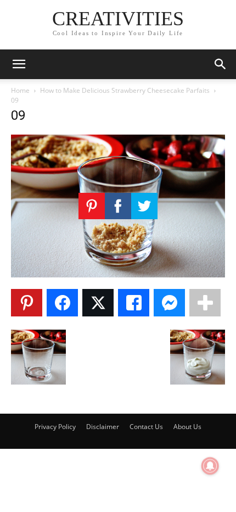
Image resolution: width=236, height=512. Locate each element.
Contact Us (146, 426)
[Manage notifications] (210, 466)
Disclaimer (102, 426)
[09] (118, 274)
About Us (187, 426)
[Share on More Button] (205, 302)
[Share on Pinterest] (26, 302)
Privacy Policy (55, 426)
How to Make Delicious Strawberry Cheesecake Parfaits (125, 90)
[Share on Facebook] (62, 302)
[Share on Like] (133, 302)
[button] (18, 64)
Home (20, 90)
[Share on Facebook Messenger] (169, 302)
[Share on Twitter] (98, 302)
